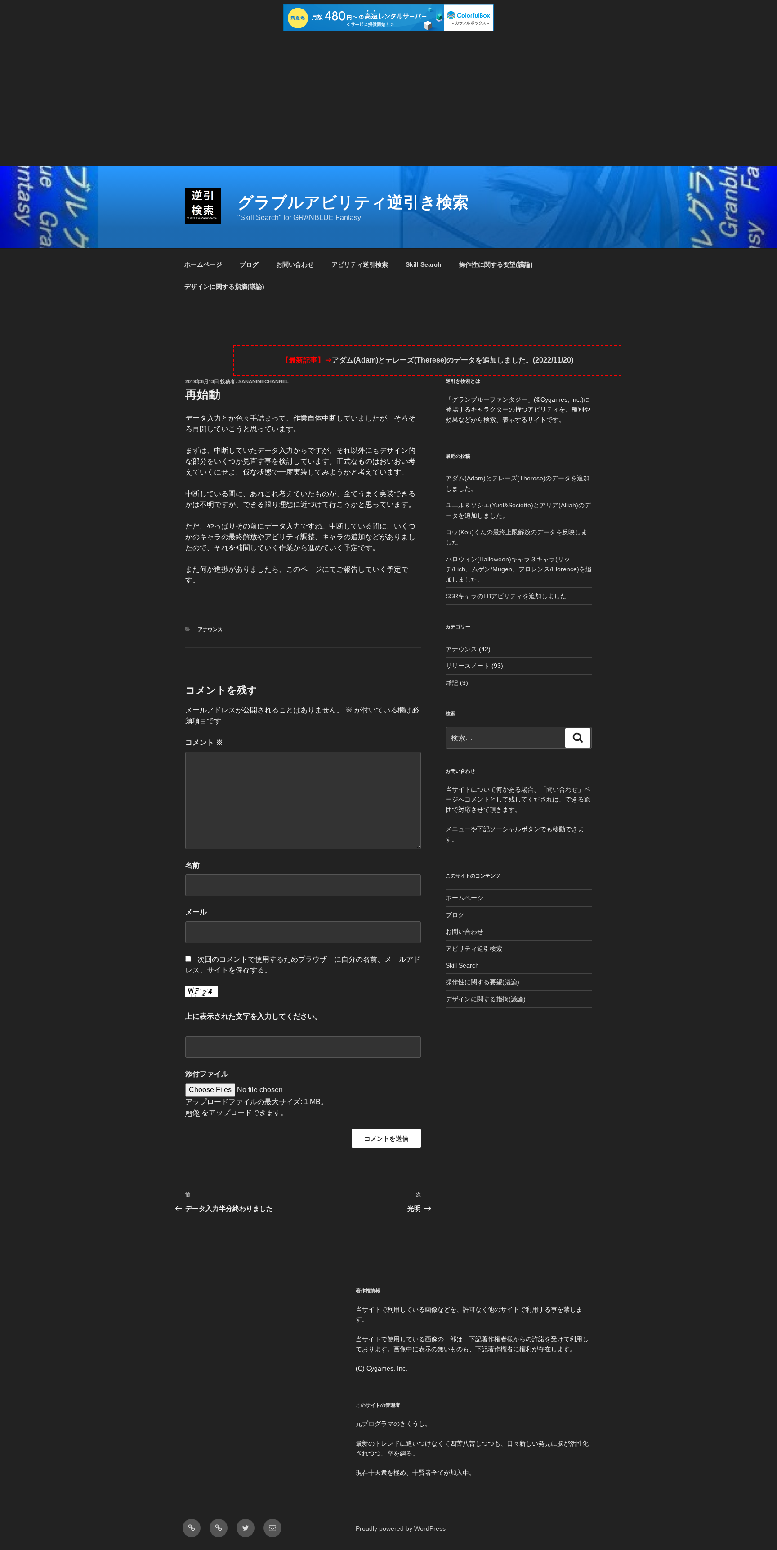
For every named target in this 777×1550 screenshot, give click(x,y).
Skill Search (424, 264)
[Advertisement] (388, 99)
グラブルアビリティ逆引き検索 (353, 202)
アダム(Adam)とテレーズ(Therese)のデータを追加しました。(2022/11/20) (452, 360)
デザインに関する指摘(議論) (224, 286)
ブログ (249, 264)
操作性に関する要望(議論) (496, 264)
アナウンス (210, 629)
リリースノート (468, 665)
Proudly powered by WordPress (401, 1528)
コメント (204, 742)
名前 (192, 865)
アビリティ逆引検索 (359, 264)
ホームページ (203, 264)
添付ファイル (206, 1074)
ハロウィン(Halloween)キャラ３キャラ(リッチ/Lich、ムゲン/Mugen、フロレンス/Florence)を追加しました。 (519, 569)
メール (196, 912)
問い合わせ (562, 789)
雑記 (452, 682)
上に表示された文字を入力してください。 (253, 1016)
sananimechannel (263, 381)
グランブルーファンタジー (489, 399)
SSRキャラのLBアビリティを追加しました (506, 596)
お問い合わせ (295, 264)
